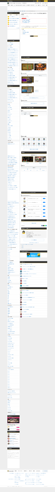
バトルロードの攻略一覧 (11, 369)
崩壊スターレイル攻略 (17, 476)
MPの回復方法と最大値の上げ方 (11, 217)
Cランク (9, 379)
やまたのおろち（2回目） (11, 346)
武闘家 (34, 140)
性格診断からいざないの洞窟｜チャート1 (12, 49)
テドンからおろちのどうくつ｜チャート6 (12, 57)
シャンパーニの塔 (10, 109)
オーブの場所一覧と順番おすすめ (12, 242)
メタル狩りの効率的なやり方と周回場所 (12, 162)
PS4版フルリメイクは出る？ (11, 333)
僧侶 (44, 140)
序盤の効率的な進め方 (10, 167)
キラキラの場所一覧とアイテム (11, 78)
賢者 (8, 301)
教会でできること (10, 209)
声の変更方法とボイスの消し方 (11, 224)
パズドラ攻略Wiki (27, 476)
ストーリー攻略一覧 (10, 47)
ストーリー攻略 (16, 5)
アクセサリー (43, 170)
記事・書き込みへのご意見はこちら (34, 242)
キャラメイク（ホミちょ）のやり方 (12, 201)
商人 (28, 145)
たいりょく (9, 255)
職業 (18, 5)
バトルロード (43, 5)
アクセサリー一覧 (10, 410)
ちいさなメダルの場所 (10, 318)
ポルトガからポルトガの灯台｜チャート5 (12, 55)
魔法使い (39, 140)
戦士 (28, 140)
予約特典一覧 (9, 267)
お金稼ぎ (29, 19)
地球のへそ (9, 117)
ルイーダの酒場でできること (11, 206)
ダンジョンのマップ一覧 (11, 83)
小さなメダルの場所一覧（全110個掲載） (14, 18)
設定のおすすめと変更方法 (11, 169)
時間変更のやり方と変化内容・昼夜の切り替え (13, 202)
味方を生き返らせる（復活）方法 (12, 222)
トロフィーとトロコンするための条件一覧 (13, 234)
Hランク (9, 371)
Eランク (9, 376)
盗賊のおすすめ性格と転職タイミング (13, 20)
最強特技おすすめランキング (11, 143)
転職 (20, 5)
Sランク (9, 384)
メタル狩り (26, 19)
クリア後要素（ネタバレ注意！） (12, 239)
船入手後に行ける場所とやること (12, 240)
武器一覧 (9, 402)
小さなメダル (23, 5)
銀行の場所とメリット (10, 204)
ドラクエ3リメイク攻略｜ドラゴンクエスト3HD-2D (27, 244)
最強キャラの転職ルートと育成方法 (26, 21)
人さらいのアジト (10, 114)
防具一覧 (9, 404)
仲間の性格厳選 (27, 20)
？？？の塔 (9, 137)
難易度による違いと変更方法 (11, 177)
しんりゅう (9, 364)
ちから (8, 250)
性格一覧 (12, 5)
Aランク (9, 382)
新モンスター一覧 (10, 397)
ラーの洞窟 (9, 122)
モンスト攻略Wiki (38, 476)
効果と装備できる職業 (26, 32)
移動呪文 (9, 313)
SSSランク (9, 387)
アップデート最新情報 (10, 44)
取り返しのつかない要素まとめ (11, 159)
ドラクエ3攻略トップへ (10, 42)
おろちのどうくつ (10, 120)
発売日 (8, 265)
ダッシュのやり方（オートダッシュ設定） (13, 187)
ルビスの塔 (9, 132)
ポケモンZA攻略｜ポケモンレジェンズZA (19, 473)
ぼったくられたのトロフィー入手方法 (12, 214)
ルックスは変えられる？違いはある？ (12, 172)
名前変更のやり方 (10, 326)
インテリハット (36, 91)
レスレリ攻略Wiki (16, 484)
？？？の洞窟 (9, 135)
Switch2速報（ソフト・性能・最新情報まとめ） (41, 473)
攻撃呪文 (9, 308)
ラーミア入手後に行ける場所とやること (12, 244)
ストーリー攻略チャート (12, 16)
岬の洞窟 (9, 104)
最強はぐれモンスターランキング (12, 392)
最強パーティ (39, 5)
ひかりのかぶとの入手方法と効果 (13, 22)
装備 (46, 5)
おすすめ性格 (23, 20)
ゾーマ (8, 361)
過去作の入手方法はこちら (34, 103)
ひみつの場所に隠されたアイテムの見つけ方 (13, 232)
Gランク (9, 372)
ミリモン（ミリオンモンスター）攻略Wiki (29, 484)
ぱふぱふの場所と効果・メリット (12, 212)
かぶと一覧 (9, 407)
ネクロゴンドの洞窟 (10, 125)
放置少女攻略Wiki (16, 482)
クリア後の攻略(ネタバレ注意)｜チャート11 (13, 65)
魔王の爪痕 (9, 130)
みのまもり (9, 252)
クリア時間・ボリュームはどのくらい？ (12, 237)
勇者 (23, 140)
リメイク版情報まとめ (10, 262)
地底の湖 (9, 110)
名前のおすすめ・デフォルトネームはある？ (13, 170)
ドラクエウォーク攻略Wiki (17, 477)
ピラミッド (9, 112)
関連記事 (24, 33)
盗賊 (23, 145)
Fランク (9, 374)
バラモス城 (9, 127)
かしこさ (9, 257)
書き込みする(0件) (34, 223)
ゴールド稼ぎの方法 (10, 72)
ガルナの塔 (9, 115)
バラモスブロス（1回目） (11, 354)
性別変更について (10, 328)
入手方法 (24, 30)
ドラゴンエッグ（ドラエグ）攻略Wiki (40, 484)
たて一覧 (9, 405)
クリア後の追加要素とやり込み (25, 22)
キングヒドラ (9, 356)
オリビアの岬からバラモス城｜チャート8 (12, 60)
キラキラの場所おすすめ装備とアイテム (12, 80)
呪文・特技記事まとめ (10, 306)
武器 (22, 247)
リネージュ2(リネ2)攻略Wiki (39, 482)
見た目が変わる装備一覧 (11, 227)
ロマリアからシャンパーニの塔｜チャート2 (13, 50)
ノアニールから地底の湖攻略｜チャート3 (12, 52)
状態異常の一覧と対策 (10, 219)
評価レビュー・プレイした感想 (11, 235)
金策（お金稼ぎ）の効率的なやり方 (12, 164)
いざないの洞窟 (9, 107)
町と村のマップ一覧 (10, 82)
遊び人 (34, 145)
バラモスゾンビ (9, 359)
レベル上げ (23, 19)
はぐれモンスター (32, 5)
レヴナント (9, 351)
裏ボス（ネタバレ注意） (11, 366)
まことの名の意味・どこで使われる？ (12, 174)
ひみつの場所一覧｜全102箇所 (11, 75)
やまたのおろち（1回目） (11, 344)
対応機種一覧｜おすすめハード (11, 272)
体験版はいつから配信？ (11, 268)
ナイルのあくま (9, 339)
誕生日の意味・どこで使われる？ (12, 175)
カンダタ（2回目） (10, 341)
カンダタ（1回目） (10, 338)
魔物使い (44, 145)
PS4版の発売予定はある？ (11, 270)
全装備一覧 (9, 400)
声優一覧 (9, 273)
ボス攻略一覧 (9, 336)
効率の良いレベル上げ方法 (11, 70)
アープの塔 (9, 119)
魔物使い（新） (9, 303)
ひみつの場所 (28, 5)
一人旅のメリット (10, 182)
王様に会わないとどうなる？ (11, 180)
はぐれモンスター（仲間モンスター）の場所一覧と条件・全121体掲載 (14, 24)
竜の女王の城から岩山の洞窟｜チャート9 (12, 62)
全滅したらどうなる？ (10, 207)
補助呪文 (9, 311)
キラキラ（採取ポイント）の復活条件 (12, 185)
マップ (36, 5)
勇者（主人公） (9, 288)
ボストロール (9, 349)
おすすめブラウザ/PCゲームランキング (14, 446)
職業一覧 (9, 285)
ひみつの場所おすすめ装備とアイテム (12, 77)
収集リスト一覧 (9, 245)
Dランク (9, 377)
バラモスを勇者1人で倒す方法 (11, 331)
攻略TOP (9, 5)
